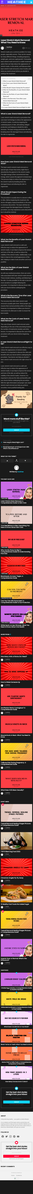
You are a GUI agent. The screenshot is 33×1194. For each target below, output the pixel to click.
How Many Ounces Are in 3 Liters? (16, 1082)
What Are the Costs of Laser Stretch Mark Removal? (15, 104)
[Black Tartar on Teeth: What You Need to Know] (16, 1036)
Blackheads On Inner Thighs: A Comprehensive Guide (12, 577)
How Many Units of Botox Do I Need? (14, 656)
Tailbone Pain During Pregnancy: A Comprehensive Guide (13, 763)
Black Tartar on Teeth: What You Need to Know (16, 1044)
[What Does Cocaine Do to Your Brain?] (16, 1018)
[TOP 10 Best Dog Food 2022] (16, 841)
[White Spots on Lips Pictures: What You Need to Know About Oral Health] (16, 614)
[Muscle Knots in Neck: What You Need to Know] (16, 724)
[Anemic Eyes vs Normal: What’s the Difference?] (16, 948)
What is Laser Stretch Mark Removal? (14, 81)
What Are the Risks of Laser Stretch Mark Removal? (15, 95)
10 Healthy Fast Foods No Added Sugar (15, 904)
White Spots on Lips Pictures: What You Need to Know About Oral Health (15, 626)
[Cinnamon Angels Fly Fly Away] (16, 867)
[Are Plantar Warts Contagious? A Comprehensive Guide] (16, 697)
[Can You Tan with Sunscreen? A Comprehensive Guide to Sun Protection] (16, 590)
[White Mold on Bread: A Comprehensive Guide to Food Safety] (16, 999)
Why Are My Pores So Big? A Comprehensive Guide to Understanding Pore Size (15, 552)
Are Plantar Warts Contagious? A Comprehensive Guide (13, 709)
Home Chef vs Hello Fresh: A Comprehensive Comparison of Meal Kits (16, 1063)
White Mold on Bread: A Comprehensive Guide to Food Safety (16, 1008)
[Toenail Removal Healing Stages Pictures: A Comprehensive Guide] (16, 813)
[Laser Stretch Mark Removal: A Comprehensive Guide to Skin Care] (16, 490)
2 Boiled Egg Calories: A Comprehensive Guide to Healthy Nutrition (16, 989)
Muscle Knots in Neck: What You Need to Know (15, 736)
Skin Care (4, 498)
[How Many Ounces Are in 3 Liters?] (16, 1073)
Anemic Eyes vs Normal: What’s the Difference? (14, 959)
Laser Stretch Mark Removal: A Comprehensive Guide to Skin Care (13, 502)
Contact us (19, 1175)
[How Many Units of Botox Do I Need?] (16, 646)
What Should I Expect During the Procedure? (16, 87)
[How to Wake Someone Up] (16, 671)
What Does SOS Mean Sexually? (12, 790)
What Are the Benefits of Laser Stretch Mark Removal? (16, 91)
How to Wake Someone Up (10, 682)
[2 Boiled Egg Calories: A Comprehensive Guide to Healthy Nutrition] (16, 979)
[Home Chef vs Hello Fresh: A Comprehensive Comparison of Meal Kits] (16, 1053)
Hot (3, 804)
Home (12, 1175)
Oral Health (5, 622)
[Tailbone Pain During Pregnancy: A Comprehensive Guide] (16, 752)
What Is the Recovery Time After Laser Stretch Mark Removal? (14, 100)
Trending (3, 885)
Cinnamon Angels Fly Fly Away (12, 878)
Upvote (7, 461)
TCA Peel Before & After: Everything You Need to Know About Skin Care (15, 526)
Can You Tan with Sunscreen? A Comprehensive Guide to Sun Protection (15, 602)
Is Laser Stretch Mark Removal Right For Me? (16, 107)
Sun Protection (6, 598)
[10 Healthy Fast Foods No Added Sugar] (16, 893)
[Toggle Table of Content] (29, 78)
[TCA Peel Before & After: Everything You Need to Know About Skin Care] (16, 515)
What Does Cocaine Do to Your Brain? (16, 1027)
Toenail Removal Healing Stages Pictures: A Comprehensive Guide (16, 824)
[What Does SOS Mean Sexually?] (16, 779)
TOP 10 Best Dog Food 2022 (10, 851)
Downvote (25, 461)
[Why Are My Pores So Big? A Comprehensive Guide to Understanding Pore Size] (16, 539)
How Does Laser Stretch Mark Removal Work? (15, 84)
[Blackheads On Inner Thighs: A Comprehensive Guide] (16, 566)
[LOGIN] (31, 2)
